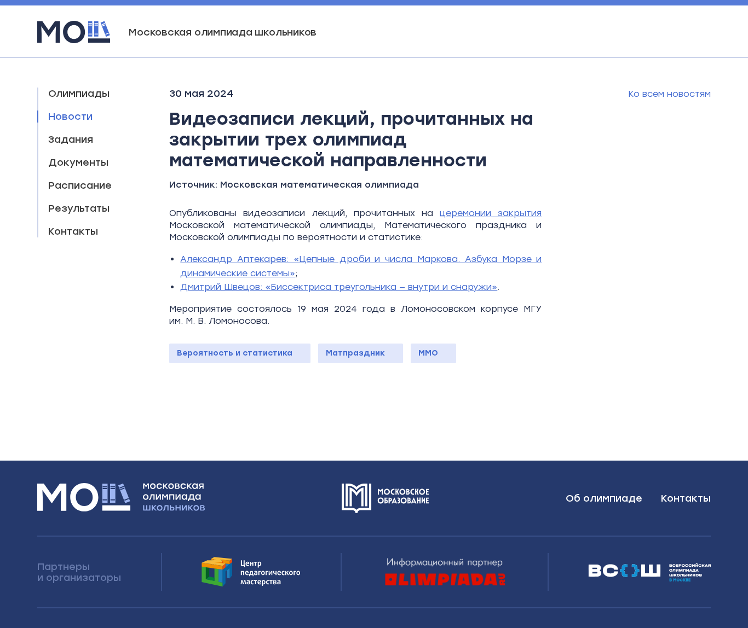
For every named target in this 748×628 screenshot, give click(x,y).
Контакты (73, 231)
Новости (70, 117)
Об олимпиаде (604, 498)
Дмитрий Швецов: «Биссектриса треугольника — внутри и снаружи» (338, 287)
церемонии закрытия (491, 213)
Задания (70, 139)
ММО (428, 353)
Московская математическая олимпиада (319, 184)
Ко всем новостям (669, 94)
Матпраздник (355, 353)
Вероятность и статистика (234, 353)
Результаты (79, 208)
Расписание (80, 185)
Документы (78, 162)
